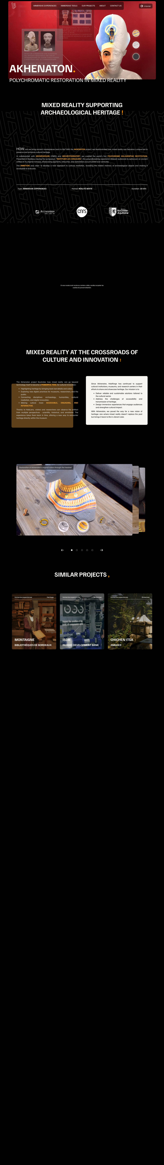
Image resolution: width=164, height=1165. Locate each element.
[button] (146, 6)
